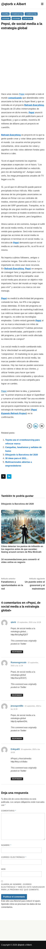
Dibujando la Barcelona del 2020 (21, 455)
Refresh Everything (34, 105)
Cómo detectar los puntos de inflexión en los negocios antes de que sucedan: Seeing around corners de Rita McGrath (22, 549)
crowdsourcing (31, 14)
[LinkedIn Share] (35, 425)
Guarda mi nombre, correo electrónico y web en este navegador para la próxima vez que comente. (23, 887)
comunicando (15, 98)
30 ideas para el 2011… (16, 458)
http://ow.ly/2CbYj (18, 678)
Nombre (6, 845)
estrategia (6, 18)
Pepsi (21, 94)
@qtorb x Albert (13, 4)
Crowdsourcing (17, 14)
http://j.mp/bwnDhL (19, 721)
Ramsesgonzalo (18, 662)
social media (27, 18)
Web (3, 869)
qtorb (13, 622)
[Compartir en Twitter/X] (29, 425)
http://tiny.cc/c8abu (19, 762)
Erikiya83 (15, 749)
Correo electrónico (13, 857)
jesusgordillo (17, 706)
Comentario (8, 811)
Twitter (23, 644)
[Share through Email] (41, 425)
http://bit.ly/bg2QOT (19, 635)
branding (5, 14)
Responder (17, 652)
